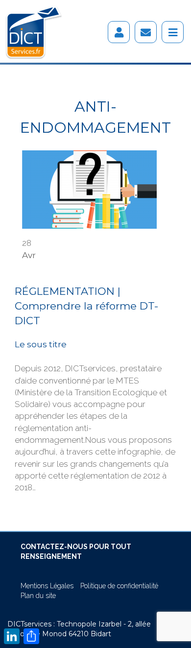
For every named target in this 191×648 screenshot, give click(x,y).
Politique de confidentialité (119, 586)
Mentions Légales (47, 586)
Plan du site (38, 596)
